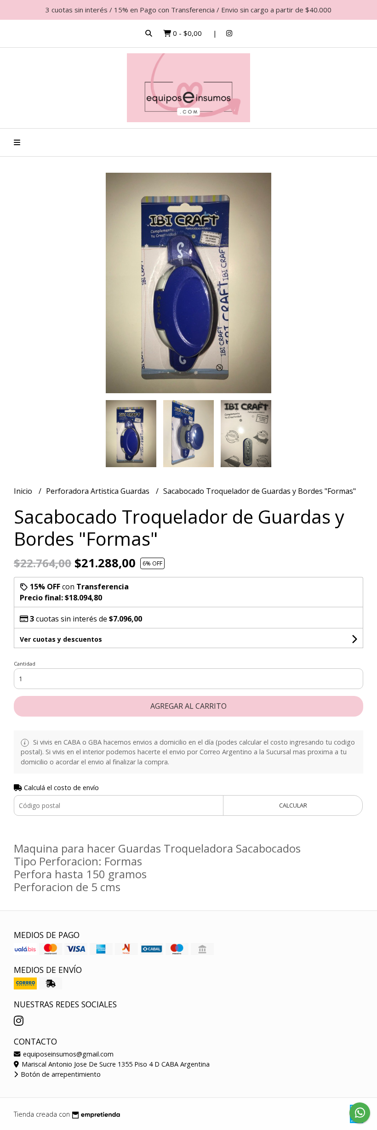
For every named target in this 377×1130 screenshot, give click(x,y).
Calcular (293, 805)
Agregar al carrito (188, 706)
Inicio (24, 491)
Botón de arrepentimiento (60, 1074)
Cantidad (24, 663)
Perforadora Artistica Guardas (98, 491)
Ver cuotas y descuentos (61, 639)
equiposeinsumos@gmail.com (67, 1054)
